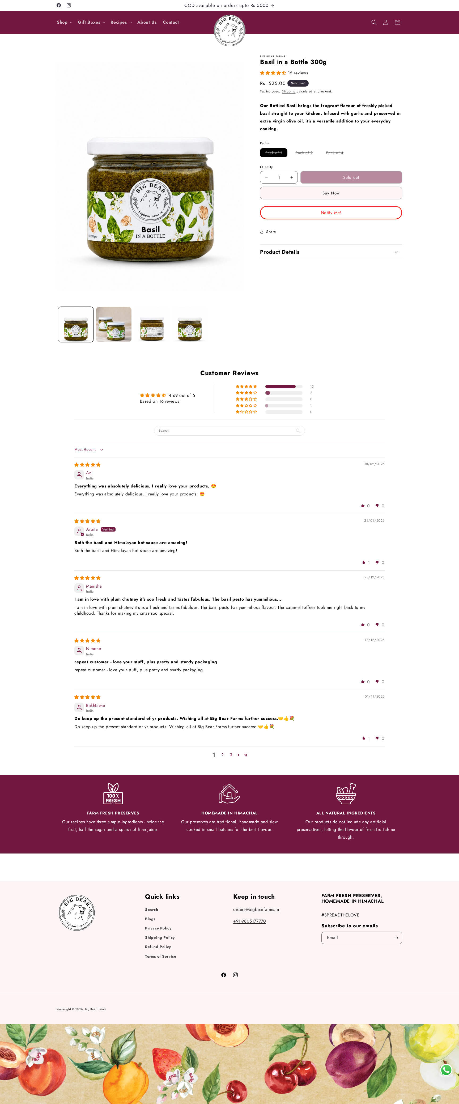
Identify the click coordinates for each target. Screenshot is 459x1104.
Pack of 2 (307, 153)
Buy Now (331, 193)
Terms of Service (160, 956)
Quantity (266, 166)
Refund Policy (158, 946)
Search (151, 909)
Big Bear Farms (95, 1009)
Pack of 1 (276, 153)
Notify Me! (331, 213)
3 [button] (231, 755)
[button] (64, 22)
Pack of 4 (337, 153)
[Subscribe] (396, 938)
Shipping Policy (160, 937)
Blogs (150, 919)
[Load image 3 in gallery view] (151, 324)
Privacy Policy (158, 928)
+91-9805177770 (249, 921)
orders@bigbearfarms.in (256, 909)
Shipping (289, 91)
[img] (87, 465)
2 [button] (222, 755)
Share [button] (271, 231)
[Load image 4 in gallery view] (189, 324)
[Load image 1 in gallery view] (76, 324)
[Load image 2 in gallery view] (113, 324)
